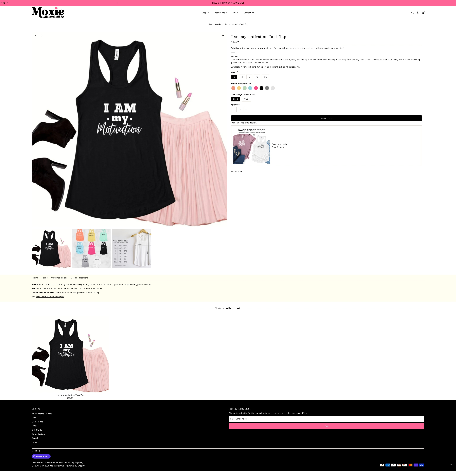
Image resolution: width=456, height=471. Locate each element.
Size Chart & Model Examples (50, 296)
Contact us (236, 171)
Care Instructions (59, 278)
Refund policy (37, 463)
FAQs (34, 426)
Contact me (249, 13)
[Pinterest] (7, 3)
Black (235, 99)
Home (211, 24)
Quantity (235, 105)
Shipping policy (77, 463)
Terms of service (63, 463)
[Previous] (117, 3)
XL (257, 77)
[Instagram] (4, 3)
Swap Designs (38, 434)
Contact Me (37, 422)
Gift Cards (37, 430)
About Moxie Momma (42, 413)
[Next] (339, 3)
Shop (204, 13)
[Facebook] (1, 3)
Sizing (35, 278)
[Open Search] (412, 13)
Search (35, 438)
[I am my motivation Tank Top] (70, 354)
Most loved (219, 24)
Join (327, 426)
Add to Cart (326, 118)
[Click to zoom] (223, 35)
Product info (220, 13)
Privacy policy (49, 463)
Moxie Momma (57, 466)
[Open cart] (423, 13)
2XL (265, 77)
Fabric (45, 278)
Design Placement (79, 278)
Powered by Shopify (75, 466)
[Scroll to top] (451, 464)
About (235, 13)
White (246, 99)
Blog (34, 418)
